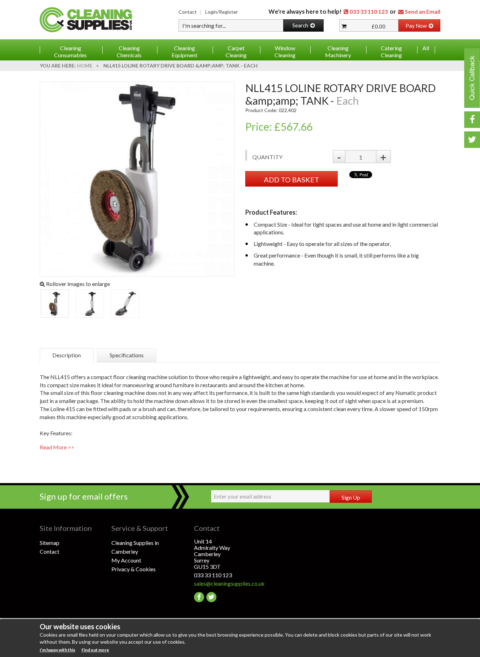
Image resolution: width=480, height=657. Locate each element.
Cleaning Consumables (70, 51)
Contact (188, 12)
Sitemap (49, 542)
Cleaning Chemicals (129, 51)
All (425, 48)
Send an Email (422, 11)
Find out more (95, 649)
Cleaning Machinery (338, 51)
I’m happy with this (57, 649)
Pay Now (417, 25)
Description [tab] (66, 355)
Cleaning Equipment (184, 51)
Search (301, 25)
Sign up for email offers (84, 496)
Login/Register (221, 12)
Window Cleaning (285, 51)
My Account (126, 560)
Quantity (267, 157)
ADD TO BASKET (291, 179)
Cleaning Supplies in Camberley (135, 547)
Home (84, 66)
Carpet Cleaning (236, 51)
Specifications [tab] (127, 355)
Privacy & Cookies (133, 569)
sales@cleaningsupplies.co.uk (229, 583)
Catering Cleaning (391, 51)
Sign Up (351, 497)
